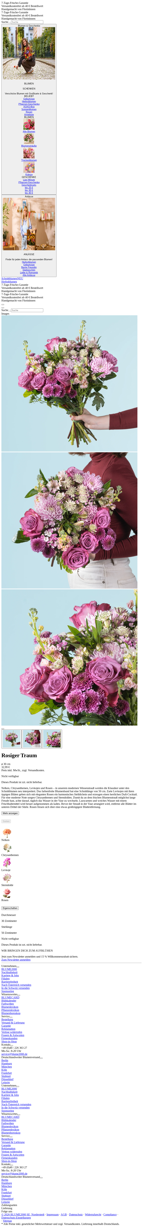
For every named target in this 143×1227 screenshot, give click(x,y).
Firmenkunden (9, 1038)
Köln (4, 1069)
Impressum (53, 1214)
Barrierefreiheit (9, 981)
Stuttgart (6, 1076)
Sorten (6, 821)
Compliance (110, 1214)
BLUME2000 (9, 969)
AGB (64, 1214)
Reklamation (8, 1028)
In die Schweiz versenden (15, 988)
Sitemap (7, 1220)
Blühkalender (8, 1000)
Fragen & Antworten (12, 1035)
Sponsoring (7, 991)
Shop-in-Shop (9, 1041)
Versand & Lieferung (13, 1022)
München (6, 1066)
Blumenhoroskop (10, 1013)
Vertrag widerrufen (11, 1032)
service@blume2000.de (14, 1054)
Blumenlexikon (9, 1006)
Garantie (6, 1025)
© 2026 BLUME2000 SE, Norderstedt (22, 1214)
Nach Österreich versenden (16, 984)
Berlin (4, 1060)
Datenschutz (76, 1214)
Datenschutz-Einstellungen (16, 1217)
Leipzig (5, 1082)
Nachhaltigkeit (9, 972)
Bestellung (7, 1019)
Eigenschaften (10, 908)
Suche (4, 21)
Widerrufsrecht (93, 1214)
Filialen (5, 978)
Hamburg (6, 1063)
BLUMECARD (10, 997)
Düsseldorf (7, 1079)
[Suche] (9, 22)
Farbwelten (7, 1003)
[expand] (17, 966)
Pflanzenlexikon (10, 1010)
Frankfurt (6, 1072)
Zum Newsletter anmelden (16, 959)
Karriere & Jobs (10, 975)
